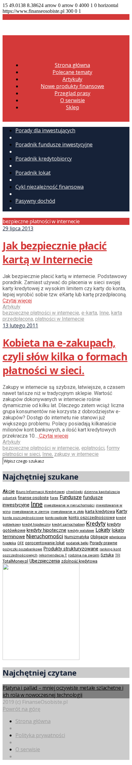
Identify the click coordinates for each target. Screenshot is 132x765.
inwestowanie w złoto (67, 512)
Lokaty (103, 530)
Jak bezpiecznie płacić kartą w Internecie (55, 252)
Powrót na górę (21, 708)
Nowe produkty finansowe (72, 86)
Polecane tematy (72, 72)
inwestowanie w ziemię (30, 512)
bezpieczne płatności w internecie (41, 313)
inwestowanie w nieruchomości (69, 505)
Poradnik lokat (33, 172)
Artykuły (72, 79)
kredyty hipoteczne (46, 530)
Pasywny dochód (35, 200)
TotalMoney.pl (15, 561)
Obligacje (99, 536)
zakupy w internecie (76, 454)
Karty (121, 511)
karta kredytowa (100, 511)
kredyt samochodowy (68, 524)
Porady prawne (103, 542)
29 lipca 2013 (18, 228)
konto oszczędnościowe (92, 517)
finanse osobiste (33, 498)
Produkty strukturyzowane (71, 548)
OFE (20, 543)
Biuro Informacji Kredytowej (40, 491)
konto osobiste (56, 518)
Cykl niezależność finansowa (49, 186)
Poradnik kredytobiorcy (43, 158)
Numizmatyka (76, 537)
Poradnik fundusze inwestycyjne (54, 144)
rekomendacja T (53, 555)
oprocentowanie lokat (45, 543)
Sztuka (107, 555)
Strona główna (72, 65)
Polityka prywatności (40, 735)
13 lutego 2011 (20, 325)
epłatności (92, 448)
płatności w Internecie (59, 319)
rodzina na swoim (83, 555)
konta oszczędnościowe (23, 518)
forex (54, 498)
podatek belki (77, 543)
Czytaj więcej (17, 301)
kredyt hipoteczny (36, 524)
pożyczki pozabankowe (22, 549)
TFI (117, 555)
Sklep (72, 107)
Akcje (9, 491)
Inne (104, 313)
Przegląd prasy (72, 93)
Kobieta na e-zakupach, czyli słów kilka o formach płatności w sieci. (65, 356)
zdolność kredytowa (79, 561)
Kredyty (96, 523)
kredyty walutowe (81, 531)
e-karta (89, 313)
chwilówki (74, 492)
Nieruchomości (44, 536)
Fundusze (71, 497)
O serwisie (72, 100)
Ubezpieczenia (44, 561)
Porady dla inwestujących (45, 130)
